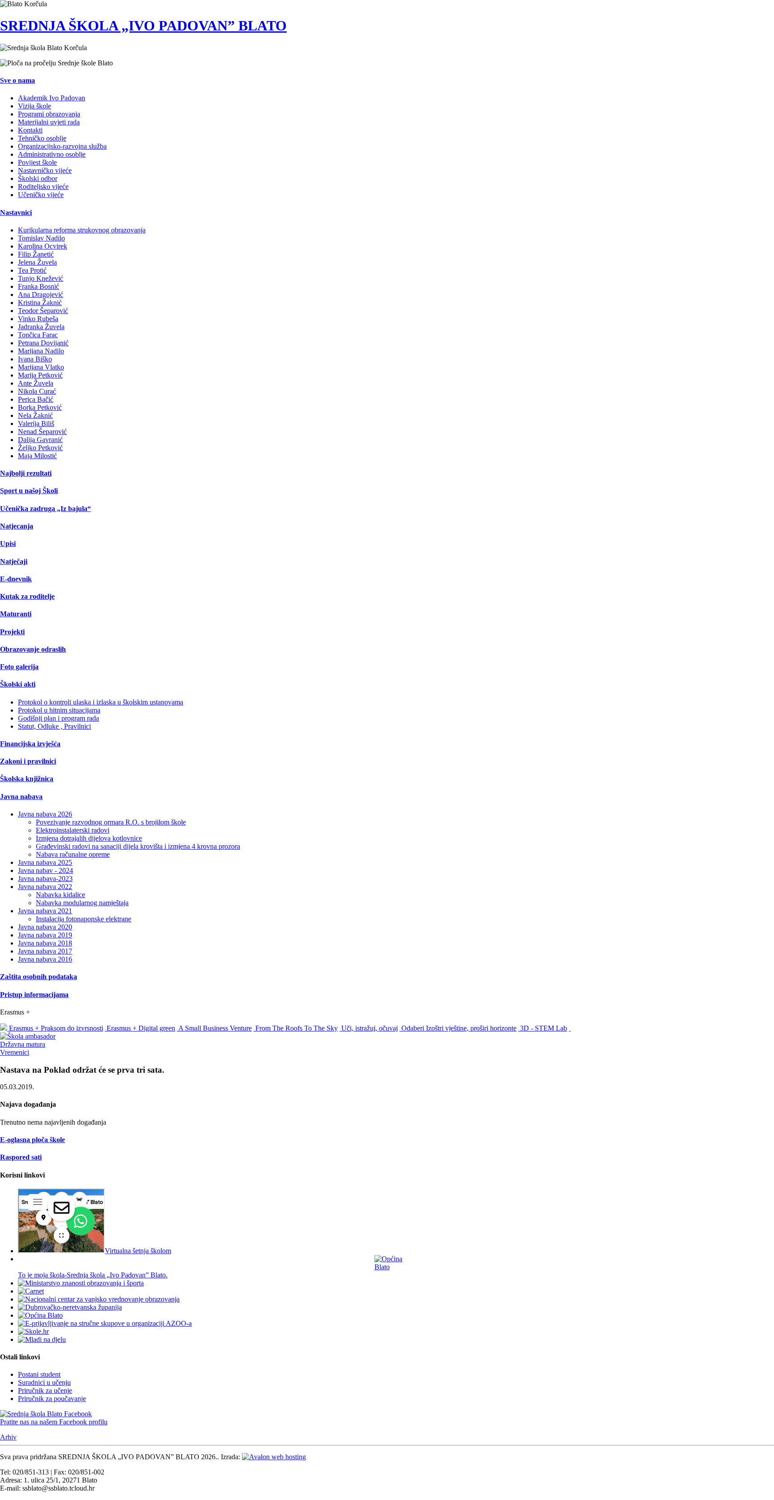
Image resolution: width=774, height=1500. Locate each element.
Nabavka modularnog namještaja (82, 903)
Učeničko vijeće (41, 194)
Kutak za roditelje (27, 596)
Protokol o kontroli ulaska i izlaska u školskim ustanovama (100, 702)
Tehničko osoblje (42, 138)
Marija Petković (40, 375)
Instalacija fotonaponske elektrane (83, 919)
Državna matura (22, 1044)
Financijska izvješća (30, 744)
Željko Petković (40, 447)
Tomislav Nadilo (41, 238)
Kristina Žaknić (40, 302)
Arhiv (8, 1437)
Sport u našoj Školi (29, 490)
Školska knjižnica (26, 778)
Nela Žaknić (35, 415)
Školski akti (17, 684)
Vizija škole (34, 106)
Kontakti (30, 130)
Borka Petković (40, 407)
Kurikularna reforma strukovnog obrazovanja (82, 230)
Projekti (12, 632)
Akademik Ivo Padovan (51, 98)
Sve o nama (17, 80)
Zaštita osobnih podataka (38, 976)
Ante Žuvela (35, 383)
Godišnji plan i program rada (58, 718)
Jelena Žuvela (37, 262)
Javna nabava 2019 (45, 935)
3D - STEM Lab (542, 1028)
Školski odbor (37, 178)
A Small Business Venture (214, 1028)
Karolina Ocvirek (42, 246)
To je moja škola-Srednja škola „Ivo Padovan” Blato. (93, 1275)
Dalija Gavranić (40, 439)
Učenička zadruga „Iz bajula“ (45, 508)
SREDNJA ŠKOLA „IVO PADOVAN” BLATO (143, 25)
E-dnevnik (16, 579)
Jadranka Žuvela (41, 327)
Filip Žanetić (36, 254)
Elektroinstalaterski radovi (72, 830)
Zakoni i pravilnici (28, 761)
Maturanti (15, 614)
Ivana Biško (35, 359)
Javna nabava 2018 (45, 943)
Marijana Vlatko (41, 367)
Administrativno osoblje (52, 154)
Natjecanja (16, 526)
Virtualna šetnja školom (138, 1251)
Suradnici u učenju (44, 1382)
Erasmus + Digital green (140, 1028)
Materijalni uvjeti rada (49, 122)
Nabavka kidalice (60, 894)
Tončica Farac (38, 335)
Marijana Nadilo (41, 351)
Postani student (39, 1374)
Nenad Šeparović (42, 431)
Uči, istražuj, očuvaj (369, 1028)
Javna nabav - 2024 (45, 870)
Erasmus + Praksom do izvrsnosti (55, 1028)
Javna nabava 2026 (45, 814)
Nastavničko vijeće (45, 170)
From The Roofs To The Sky (296, 1028)
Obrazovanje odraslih (33, 649)
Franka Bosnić (38, 286)
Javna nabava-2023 (45, 878)
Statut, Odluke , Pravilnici (54, 726)
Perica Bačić (35, 399)
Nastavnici (16, 212)
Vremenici (14, 1052)
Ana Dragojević (40, 294)
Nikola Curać (37, 391)
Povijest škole (37, 162)
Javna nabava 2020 (45, 927)
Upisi (8, 543)
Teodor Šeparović (43, 310)
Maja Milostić (37, 456)
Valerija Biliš (36, 423)
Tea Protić (32, 270)
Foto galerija (19, 666)
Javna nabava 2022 (45, 886)
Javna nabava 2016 (45, 959)
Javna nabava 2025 (45, 862)
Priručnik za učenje (45, 1390)
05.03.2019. (17, 1087)
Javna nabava (21, 796)
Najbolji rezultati (26, 473)
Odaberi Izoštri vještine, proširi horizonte (458, 1028)
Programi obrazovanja (49, 114)
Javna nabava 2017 (45, 951)
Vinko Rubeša (38, 318)
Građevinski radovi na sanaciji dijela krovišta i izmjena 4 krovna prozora (138, 846)
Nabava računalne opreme (73, 854)
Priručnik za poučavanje (52, 1398)
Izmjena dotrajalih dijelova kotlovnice (89, 838)
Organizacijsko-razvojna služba (62, 146)
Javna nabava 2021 (45, 911)
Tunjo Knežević (40, 278)
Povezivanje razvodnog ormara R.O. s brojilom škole (111, 822)
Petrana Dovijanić (43, 343)
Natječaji (13, 561)
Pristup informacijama (34, 994)
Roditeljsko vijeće (43, 186)
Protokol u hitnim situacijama (59, 710)
